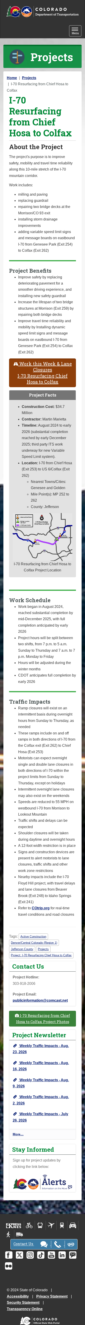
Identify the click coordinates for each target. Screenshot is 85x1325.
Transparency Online (25, 1309)
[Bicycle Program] (29, 1225)
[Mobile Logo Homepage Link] (42, 11)
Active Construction (33, 936)
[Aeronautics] (51, 1225)
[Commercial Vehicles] (19, 1234)
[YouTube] (51, 1255)
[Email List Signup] (72, 1255)
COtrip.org (41, 908)
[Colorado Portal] (40, 1320)
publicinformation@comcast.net (40, 1000)
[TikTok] (40, 1255)
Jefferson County (22, 949)
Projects (29, 78)
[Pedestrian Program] (8, 1234)
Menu (76, 31)
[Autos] (72, 1225)
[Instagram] (30, 1255)
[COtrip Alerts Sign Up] (42, 1182)
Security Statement (23, 1302)
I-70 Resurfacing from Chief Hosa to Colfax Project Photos (43, 1018)
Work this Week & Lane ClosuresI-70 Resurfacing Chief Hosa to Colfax (44, 373)
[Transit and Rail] (40, 1225)
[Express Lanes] (13, 1225)
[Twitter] (19, 1255)
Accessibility (18, 1296)
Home (12, 78)
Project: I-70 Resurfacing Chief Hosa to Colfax (41, 955)
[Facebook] (8, 1255)
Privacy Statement (52, 1296)
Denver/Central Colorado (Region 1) (34, 942)
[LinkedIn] (62, 1255)
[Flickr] (8, 1265)
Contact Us (23, 1244)
